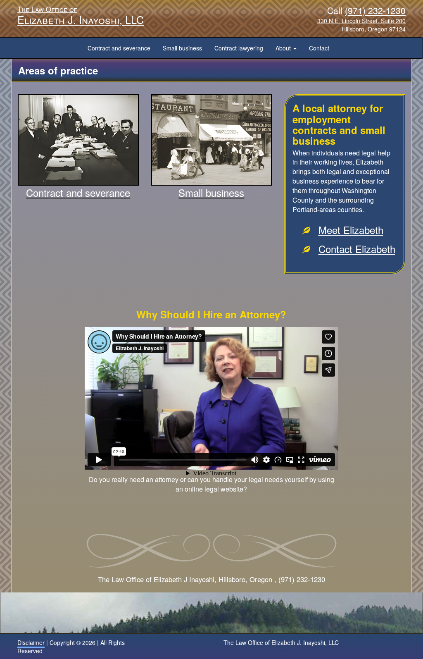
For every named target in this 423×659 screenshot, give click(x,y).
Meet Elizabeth (350, 229)
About (284, 48)
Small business (182, 48)
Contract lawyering (238, 48)
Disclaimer (31, 642)
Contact (319, 48)
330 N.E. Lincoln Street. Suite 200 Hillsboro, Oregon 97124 (361, 25)
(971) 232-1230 (375, 10)
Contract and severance (119, 48)
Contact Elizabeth (356, 248)
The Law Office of (80, 14)
